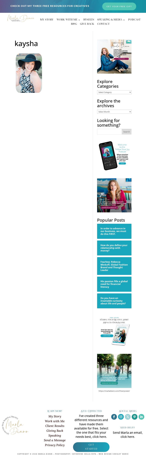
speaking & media (109, 20)
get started (91, 447)
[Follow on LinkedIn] (141, 417)
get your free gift (119, 6)
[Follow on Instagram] (121, 417)
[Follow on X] (128, 417)
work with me (67, 20)
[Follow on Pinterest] (134, 417)
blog (74, 24)
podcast (134, 20)
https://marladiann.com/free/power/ (114, 391)
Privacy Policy (55, 445)
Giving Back (54, 431)
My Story (54, 416)
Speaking (54, 435)
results (88, 20)
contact (103, 24)
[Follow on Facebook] (114, 417)
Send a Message (55, 440)
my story (46, 20)
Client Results (54, 426)
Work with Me (55, 421)
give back (87, 24)
